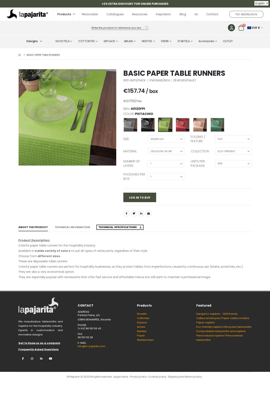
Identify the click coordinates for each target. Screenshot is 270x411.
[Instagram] (32, 359)
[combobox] (119, 28)
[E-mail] (148, 213)
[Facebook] (126, 213)
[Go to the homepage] (19, 55)
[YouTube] (51, 359)
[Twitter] (134, 213)
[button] (112, 163)
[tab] (33, 227)
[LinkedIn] (141, 213)
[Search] (146, 27)
